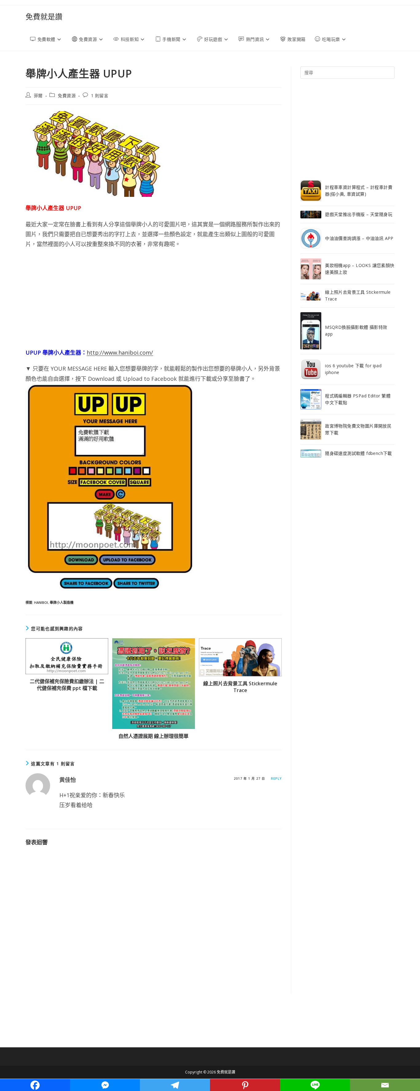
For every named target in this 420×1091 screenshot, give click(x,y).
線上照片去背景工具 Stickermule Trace (240, 687)
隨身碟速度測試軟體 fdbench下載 (358, 453)
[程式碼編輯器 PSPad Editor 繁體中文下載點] (310, 399)
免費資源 (67, 95)
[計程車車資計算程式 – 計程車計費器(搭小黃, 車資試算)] (310, 190)
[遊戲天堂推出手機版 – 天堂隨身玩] (310, 214)
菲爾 (38, 95)
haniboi (41, 602)
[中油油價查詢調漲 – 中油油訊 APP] (310, 238)
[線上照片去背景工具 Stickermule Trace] (310, 296)
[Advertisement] (154, 298)
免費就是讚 (44, 16)
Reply (276, 778)
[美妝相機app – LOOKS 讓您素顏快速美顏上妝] (310, 268)
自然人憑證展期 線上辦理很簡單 (153, 736)
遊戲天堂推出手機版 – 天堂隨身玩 (358, 214)
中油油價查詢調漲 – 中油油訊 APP (359, 238)
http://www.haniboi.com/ (120, 352)
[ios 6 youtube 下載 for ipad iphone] (310, 369)
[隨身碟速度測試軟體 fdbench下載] (310, 453)
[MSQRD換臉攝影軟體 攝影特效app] (310, 330)
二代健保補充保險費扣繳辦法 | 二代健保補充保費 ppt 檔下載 (67, 684)
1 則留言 (100, 95)
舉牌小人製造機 (61, 602)
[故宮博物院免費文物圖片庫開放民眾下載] (310, 429)
